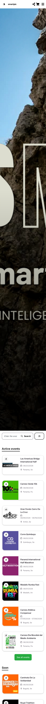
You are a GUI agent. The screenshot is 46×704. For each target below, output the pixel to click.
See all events (23, 657)
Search (27, 436)
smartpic (12, 4)
